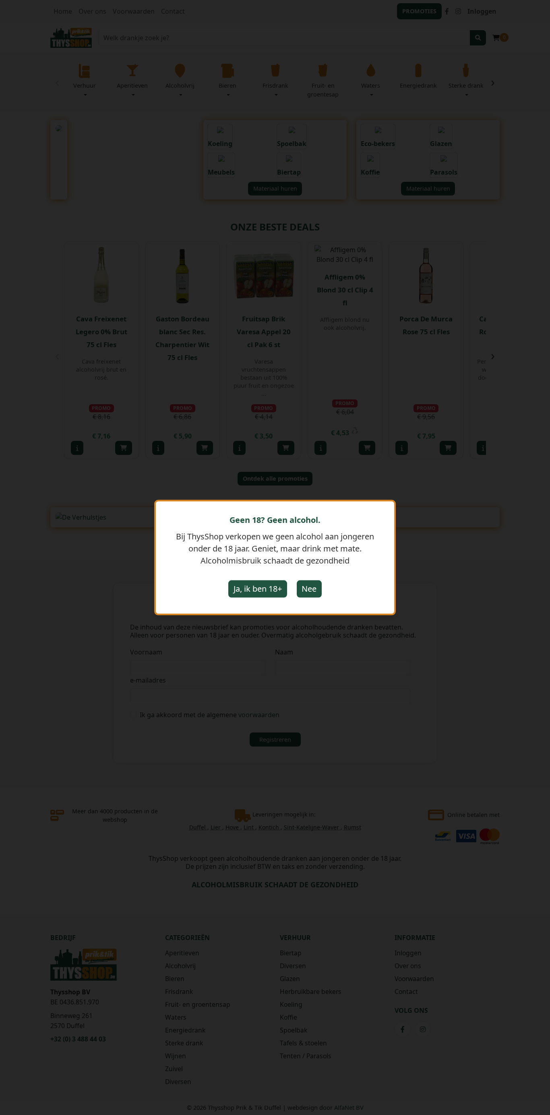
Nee (309, 588)
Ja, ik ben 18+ (258, 588)
